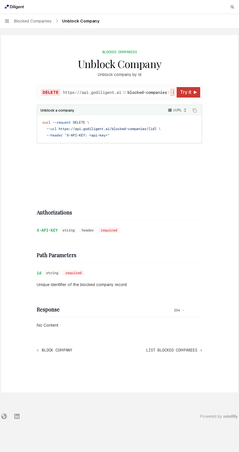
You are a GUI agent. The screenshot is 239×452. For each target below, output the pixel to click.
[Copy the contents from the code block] (194, 110)
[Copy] (169, 92)
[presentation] (119, 92)
